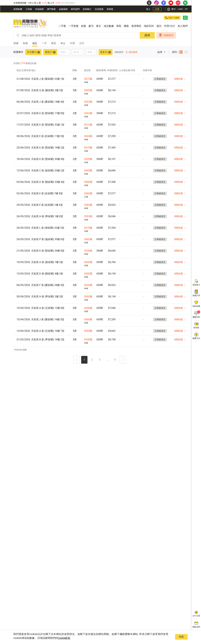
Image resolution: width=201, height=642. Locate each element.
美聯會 (110, 9)
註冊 (157, 9)
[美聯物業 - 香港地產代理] (30, 23)
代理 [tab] (72, 43)
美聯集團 (17, 9)
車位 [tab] (62, 43)
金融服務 (63, 9)
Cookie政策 (64, 638)
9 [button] (115, 359)
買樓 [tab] (15, 43)
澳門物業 (51, 9)
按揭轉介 (87, 9)
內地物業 (39, 9)
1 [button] (84, 359)
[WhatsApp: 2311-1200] (185, 18)
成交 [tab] (34, 43)
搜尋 (147, 35)
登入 (148, 9)
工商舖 (28, 9)
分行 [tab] (81, 43)
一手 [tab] (44, 43)
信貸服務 (99, 9)
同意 (181, 636)
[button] (76, 360)
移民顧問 (75, 9)
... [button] (107, 359)
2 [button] (92, 359)
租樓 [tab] (25, 43)
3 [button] (99, 359)
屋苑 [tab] (53, 43)
